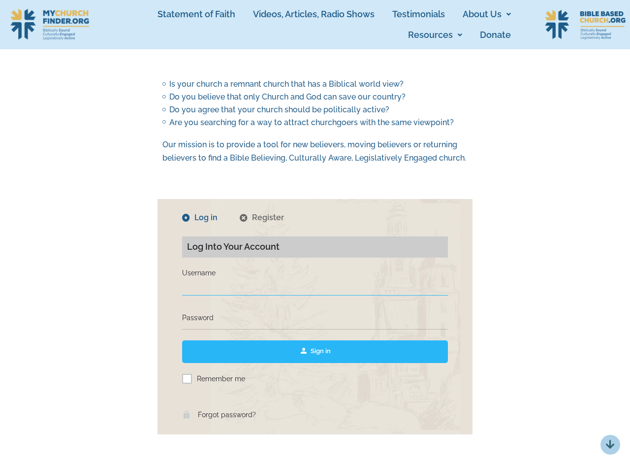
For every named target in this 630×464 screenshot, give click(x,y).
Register (268, 218)
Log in (206, 218)
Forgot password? (226, 415)
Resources (430, 35)
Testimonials (418, 14)
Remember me (221, 379)
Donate (495, 35)
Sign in (321, 351)
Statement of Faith (196, 14)
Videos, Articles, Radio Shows (314, 14)
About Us (482, 14)
